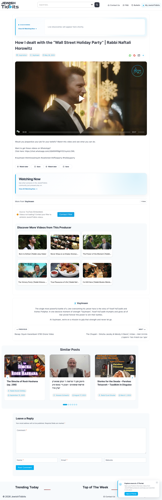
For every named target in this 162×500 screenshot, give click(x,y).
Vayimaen (35, 55)
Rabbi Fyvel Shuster (108, 395)
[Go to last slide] (7, 377)
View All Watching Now (27, 29)
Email (64, 460)
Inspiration (23, 55)
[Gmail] (134, 55)
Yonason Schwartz (62, 395)
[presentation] (24, 366)
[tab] (65, 404)
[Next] (132, 377)
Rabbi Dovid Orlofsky (18, 391)
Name (20, 460)
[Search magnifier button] (97, 4)
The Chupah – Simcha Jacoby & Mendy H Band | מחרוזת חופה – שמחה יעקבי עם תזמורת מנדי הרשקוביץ (116, 333)
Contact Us (115, 5)
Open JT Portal (131, 494)
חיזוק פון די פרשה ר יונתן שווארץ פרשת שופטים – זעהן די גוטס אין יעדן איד (68, 384)
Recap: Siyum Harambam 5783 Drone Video (34, 331)
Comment (22, 430)
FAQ (126, 5)
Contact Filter (65, 214)
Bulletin (137, 5)
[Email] (138, 55)
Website (109, 460)
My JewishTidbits (152, 5)
